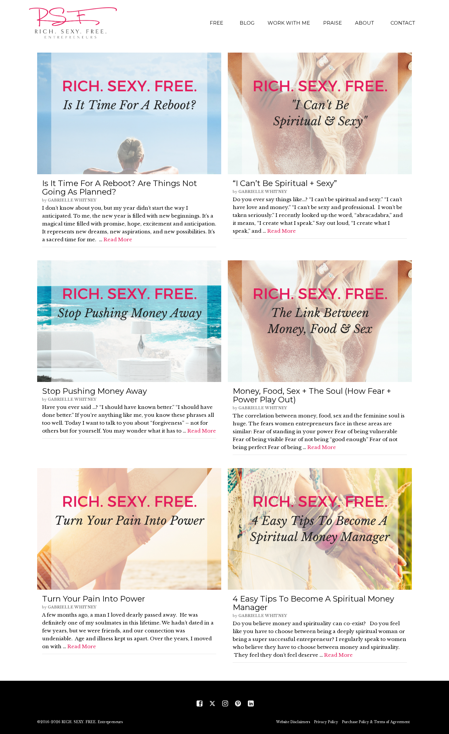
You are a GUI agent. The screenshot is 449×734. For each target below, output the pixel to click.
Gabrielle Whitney (72, 200)
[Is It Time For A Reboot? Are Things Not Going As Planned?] (129, 113)
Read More (118, 239)
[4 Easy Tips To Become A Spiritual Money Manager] (320, 529)
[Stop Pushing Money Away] (129, 321)
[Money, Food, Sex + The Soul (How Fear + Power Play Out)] (320, 321)
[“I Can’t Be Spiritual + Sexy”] (320, 113)
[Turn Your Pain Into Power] (129, 529)
